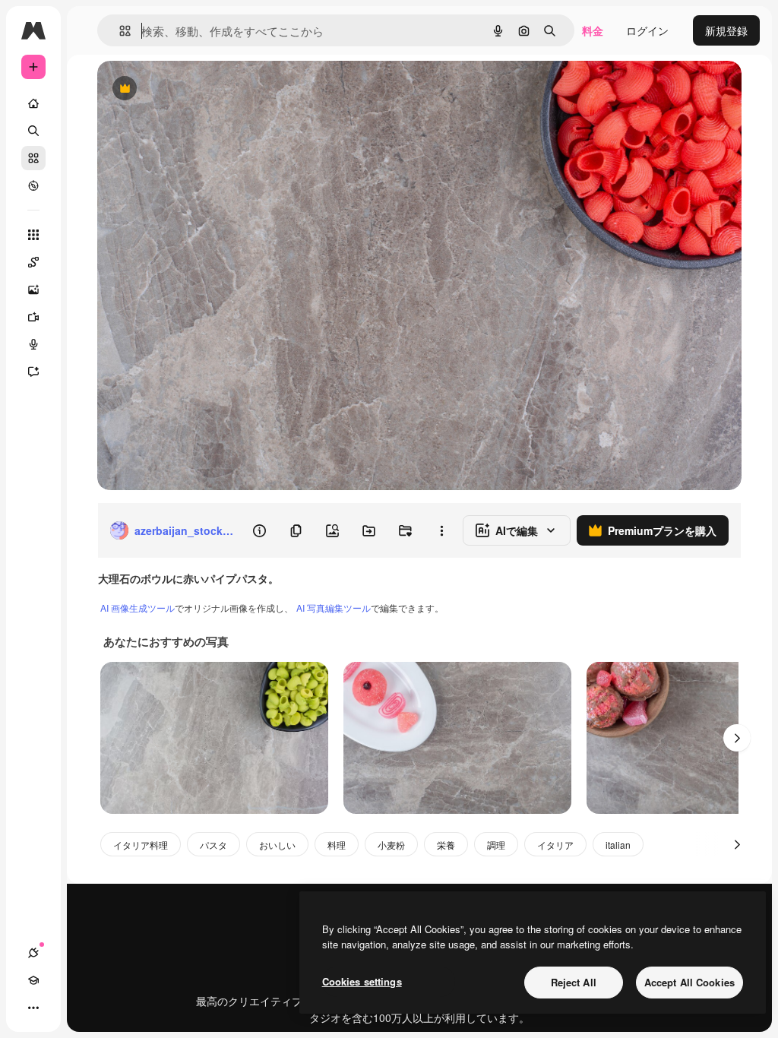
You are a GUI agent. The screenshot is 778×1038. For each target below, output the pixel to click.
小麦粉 (391, 844)
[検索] (33, 131)
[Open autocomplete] (119, 30)
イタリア (555, 844)
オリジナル (201, 89)
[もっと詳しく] (33, 185)
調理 (496, 844)
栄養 (446, 844)
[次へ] (737, 738)
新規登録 (726, 30)
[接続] (33, 953)
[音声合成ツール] (33, 344)
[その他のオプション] (441, 530)
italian (618, 844)
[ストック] (33, 158)
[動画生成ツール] (33, 317)
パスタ (213, 844)
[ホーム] (33, 103)
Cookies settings (362, 981)
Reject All (573, 982)
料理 (336, 844)
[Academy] (33, 980)
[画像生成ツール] (33, 289)
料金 (592, 30)
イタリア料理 (140, 844)
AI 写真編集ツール (333, 607)
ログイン (647, 30)
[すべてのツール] (33, 235)
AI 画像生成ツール (137, 607)
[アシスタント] (33, 371)
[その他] (33, 1007)
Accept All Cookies (689, 982)
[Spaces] (33, 262)
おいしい (277, 844)
